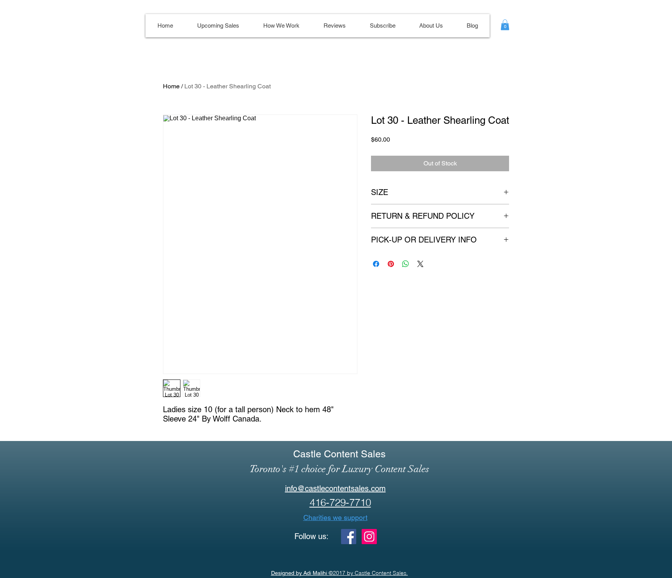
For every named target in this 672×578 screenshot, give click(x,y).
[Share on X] (420, 264)
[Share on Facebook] (376, 264)
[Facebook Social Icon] (348, 536)
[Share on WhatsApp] (405, 264)
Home (171, 86)
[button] (504, 24)
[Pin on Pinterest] (391, 264)
